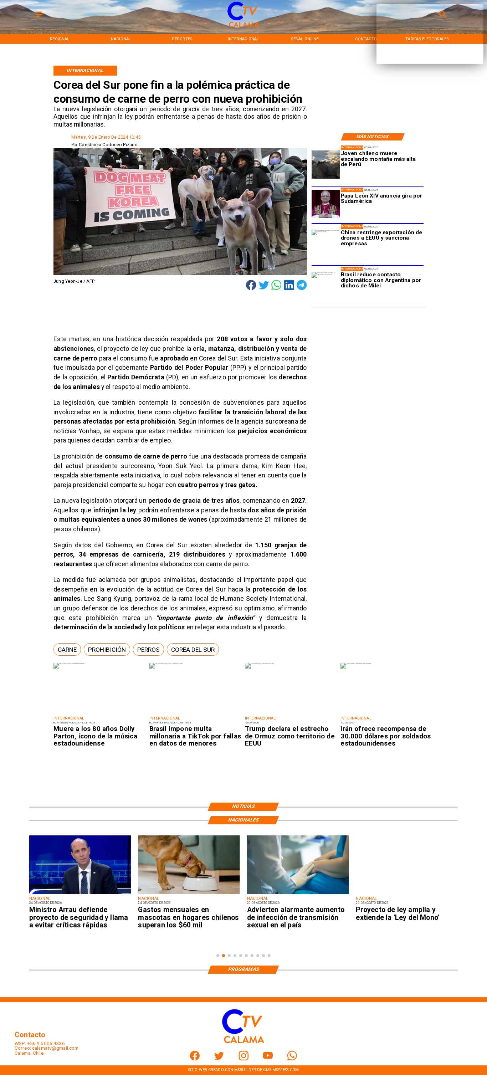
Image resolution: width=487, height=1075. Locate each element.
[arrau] (80, 894)
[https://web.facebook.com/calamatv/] (195, 1058)
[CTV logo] (243, 27)
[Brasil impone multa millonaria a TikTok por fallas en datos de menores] (166, 663)
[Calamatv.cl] (39, 18)
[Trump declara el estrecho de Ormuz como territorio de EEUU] (260, 663)
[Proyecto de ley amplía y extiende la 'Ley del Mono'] (406, 894)
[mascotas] (189, 894)
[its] (298, 894)
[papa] (326, 204)
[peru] (326, 164)
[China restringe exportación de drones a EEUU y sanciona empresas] (326, 243)
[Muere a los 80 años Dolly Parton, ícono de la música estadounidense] (68, 663)
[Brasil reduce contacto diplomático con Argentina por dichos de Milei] (326, 286)
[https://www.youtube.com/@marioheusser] (268, 1058)
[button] (67, 649)
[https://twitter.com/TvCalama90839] (219, 1058)
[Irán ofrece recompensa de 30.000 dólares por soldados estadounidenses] (355, 663)
